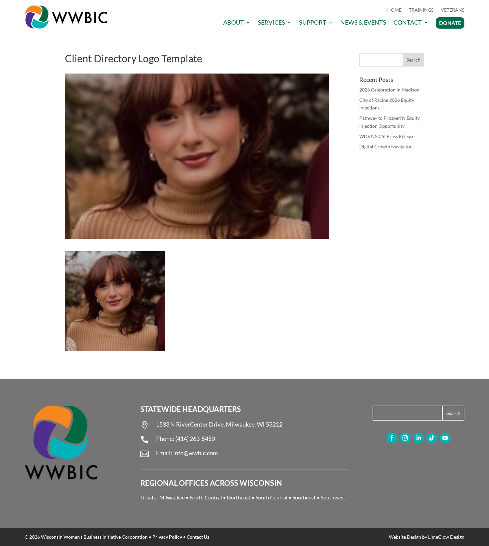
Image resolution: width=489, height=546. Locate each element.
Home (394, 10)
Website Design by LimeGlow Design (426, 537)
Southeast (304, 497)
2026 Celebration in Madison (389, 89)
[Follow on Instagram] (405, 438)
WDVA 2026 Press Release (386, 136)
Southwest (333, 497)
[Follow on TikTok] (431, 438)
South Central (271, 497)
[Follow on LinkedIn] (418, 438)
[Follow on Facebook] (392, 438)
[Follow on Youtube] (445, 438)
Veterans (452, 10)
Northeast (238, 497)
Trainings (421, 10)
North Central (206, 497)
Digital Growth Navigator (385, 146)
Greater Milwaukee (162, 497)
